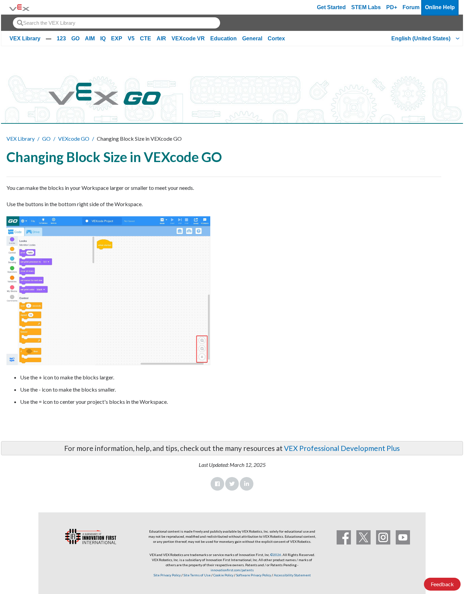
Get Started (331, 7)
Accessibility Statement (292, 575)
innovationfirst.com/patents (232, 570)
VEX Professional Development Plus (342, 448)
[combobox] (116, 22)
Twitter (232, 484)
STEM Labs (366, 7)
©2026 (275, 555)
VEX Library (25, 38)
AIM (90, 38)
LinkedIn (246, 484)
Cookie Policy (223, 575)
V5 (131, 38)
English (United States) (420, 38)
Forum (411, 7)
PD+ (391, 7)
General (252, 38)
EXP (116, 38)
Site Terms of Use (197, 575)
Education (223, 38)
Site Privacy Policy (167, 575)
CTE (145, 38)
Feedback (442, 584)
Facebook (217, 484)
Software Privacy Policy (253, 575)
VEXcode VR (188, 38)
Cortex (276, 38)
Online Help (440, 7)
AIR (161, 38)
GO (75, 38)
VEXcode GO (73, 138)
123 (61, 38)
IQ (103, 38)
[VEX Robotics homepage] (19, 7)
